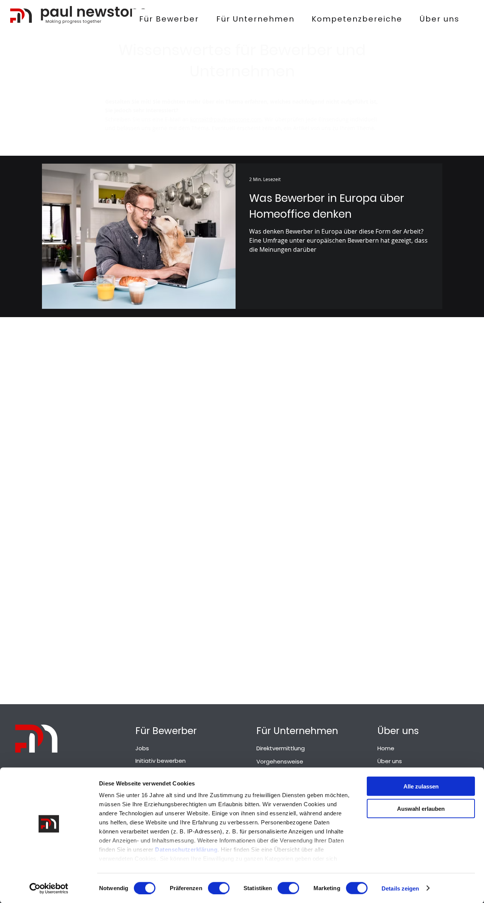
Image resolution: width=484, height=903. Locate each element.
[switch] (219, 888)
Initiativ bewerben (160, 761)
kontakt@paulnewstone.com (226, 119)
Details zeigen (400, 888)
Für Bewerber (166, 730)
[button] (357, 19)
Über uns (398, 730)
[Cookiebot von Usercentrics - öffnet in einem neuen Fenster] (49, 888)
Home (385, 748)
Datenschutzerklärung (186, 849)
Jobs (142, 748)
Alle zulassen (421, 786)
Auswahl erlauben (421, 808)
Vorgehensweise (279, 761)
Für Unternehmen (297, 730)
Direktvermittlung (280, 748)
